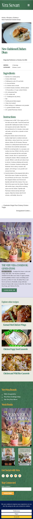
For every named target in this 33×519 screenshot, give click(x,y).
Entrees (15, 17)
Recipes (9, 17)
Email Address (6, 486)
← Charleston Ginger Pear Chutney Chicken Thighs (15, 206)
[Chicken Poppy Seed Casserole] (16, 338)
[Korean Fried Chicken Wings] (16, 313)
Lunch (19, 67)
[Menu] (28, 5)
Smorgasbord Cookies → (23, 210)
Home (3, 17)
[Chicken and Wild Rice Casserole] (16, 362)
